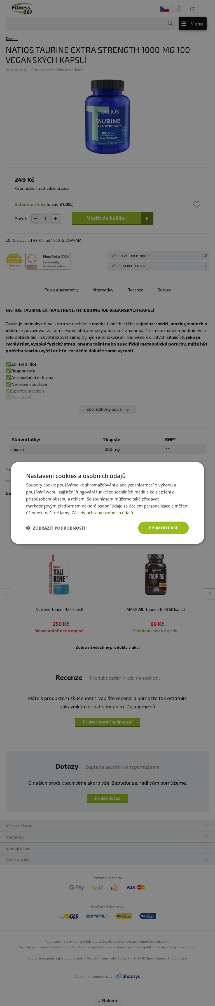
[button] (55, 528)
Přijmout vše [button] (163, 527)
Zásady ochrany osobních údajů (102, 512)
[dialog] (107, 503)
